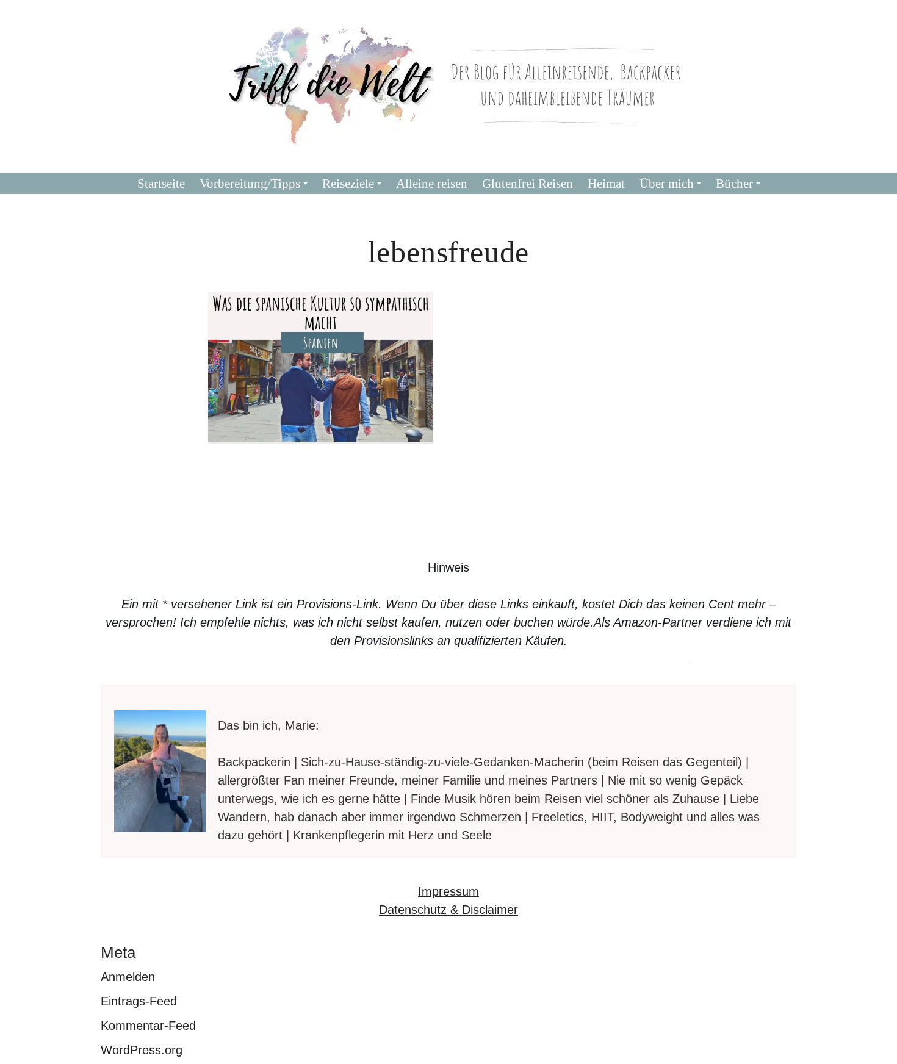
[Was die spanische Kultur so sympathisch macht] (321, 367)
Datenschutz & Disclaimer (448, 909)
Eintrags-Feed (139, 1001)
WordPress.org (141, 1050)
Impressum (448, 891)
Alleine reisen (431, 183)
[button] (305, 183)
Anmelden (128, 976)
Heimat (606, 183)
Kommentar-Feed (148, 1025)
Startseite (161, 183)
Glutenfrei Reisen (527, 183)
